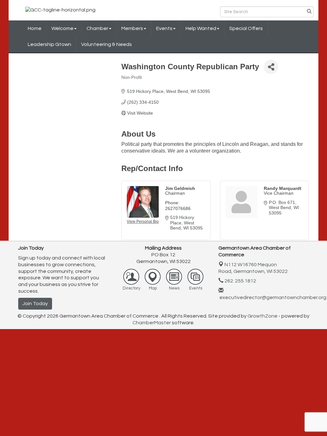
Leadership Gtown (49, 44)
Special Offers (246, 28)
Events (164, 28)
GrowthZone (262, 316)
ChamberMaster (152, 322)
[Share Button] (271, 67)
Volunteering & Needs (106, 44)
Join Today (35, 303)
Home (35, 28)
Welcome (62, 28)
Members (132, 28)
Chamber (97, 28)
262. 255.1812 (240, 280)
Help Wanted (201, 28)
